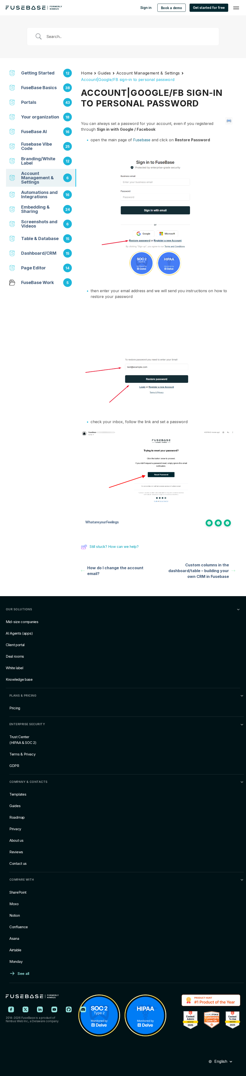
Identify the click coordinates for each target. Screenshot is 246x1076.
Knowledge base (19, 679)
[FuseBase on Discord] (83, 1009)
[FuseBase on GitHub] (69, 1009)
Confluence (18, 927)
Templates (17, 794)
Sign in (146, 8)
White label (14, 668)
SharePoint (17, 892)
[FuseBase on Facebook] (11, 1009)
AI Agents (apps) (19, 633)
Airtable (15, 950)
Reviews (16, 852)
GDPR (14, 765)
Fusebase (141, 139)
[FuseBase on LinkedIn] (40, 1009)
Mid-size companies (22, 621)
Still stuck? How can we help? (114, 546)
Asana (14, 938)
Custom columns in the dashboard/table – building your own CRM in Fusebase (198, 571)
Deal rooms (15, 656)
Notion (14, 915)
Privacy (15, 829)
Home (86, 73)
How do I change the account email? (115, 570)
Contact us (18, 863)
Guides (104, 73)
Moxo (14, 904)
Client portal (15, 645)
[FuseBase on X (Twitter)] (25, 1009)
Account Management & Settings (148, 73)
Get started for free (209, 8)
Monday (15, 961)
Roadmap (17, 817)
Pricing (14, 708)
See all (23, 973)
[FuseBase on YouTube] (54, 1009)
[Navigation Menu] (236, 8)
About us (16, 840)
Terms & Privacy (22, 754)
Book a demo (171, 8)
